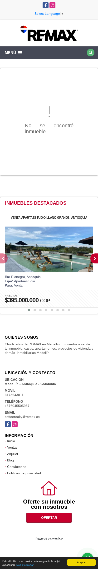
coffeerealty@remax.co (22, 417)
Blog (10, 460)
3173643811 (14, 395)
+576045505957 (17, 406)
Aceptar (81, 562)
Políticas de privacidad (24, 473)
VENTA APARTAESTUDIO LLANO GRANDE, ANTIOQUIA (49, 217)
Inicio (11, 441)
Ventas (12, 447)
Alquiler (12, 454)
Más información (25, 565)
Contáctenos (16, 467)
